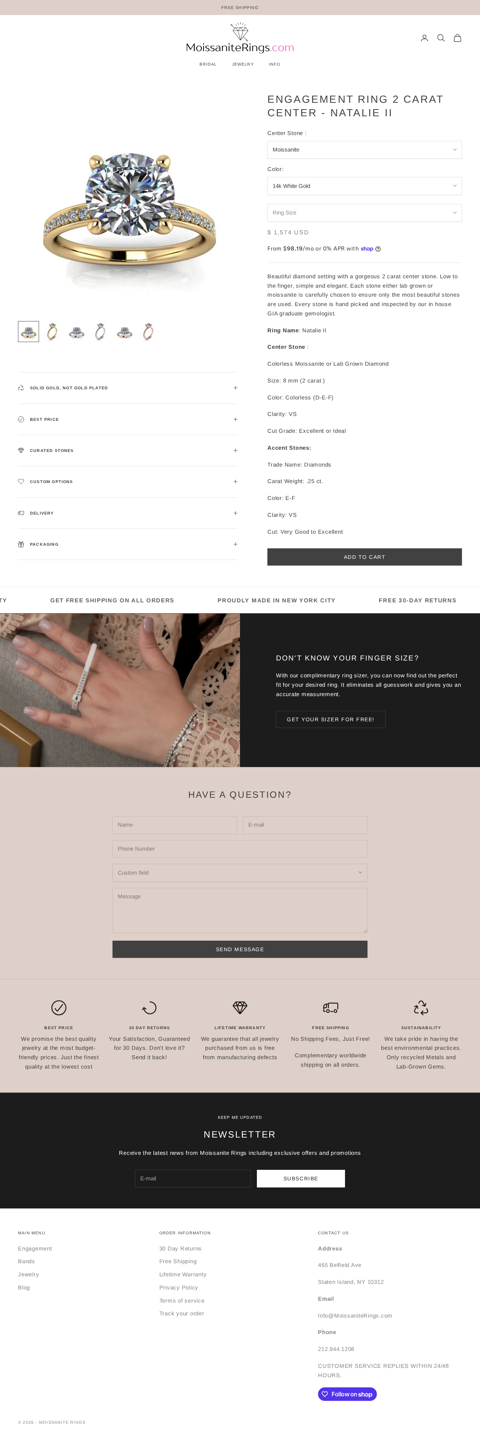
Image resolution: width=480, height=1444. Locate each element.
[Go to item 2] (52, 331)
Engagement (35, 1248)
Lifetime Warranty (183, 1274)
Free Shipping (178, 1261)
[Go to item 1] (28, 331)
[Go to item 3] (76, 331)
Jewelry (28, 1274)
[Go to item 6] (148, 331)
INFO (274, 64)
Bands (26, 1261)
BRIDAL (208, 64)
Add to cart (365, 557)
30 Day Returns (180, 1248)
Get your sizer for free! (331, 719)
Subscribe (301, 1178)
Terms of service (182, 1300)
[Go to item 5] (124, 331)
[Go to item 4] (100, 331)
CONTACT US (333, 1233)
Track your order (181, 1313)
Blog (24, 1287)
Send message (240, 949)
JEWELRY (243, 64)
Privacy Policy (179, 1287)
